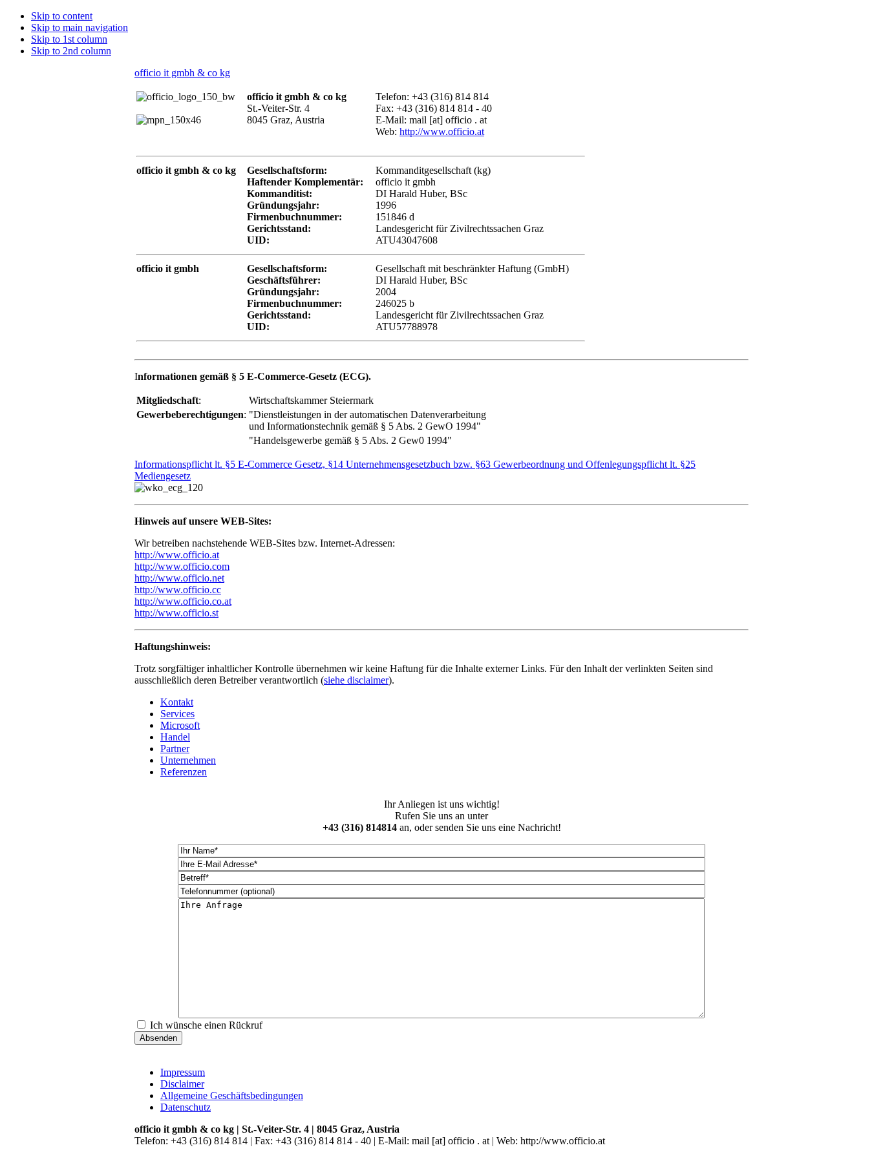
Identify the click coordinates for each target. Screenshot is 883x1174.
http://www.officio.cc (177, 589)
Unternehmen (188, 760)
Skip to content (61, 15)
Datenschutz (185, 1107)
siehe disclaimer (356, 680)
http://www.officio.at (441, 131)
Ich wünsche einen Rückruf (206, 1025)
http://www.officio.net (179, 577)
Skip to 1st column (69, 39)
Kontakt (176, 702)
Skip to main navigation (79, 27)
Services (177, 713)
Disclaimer (182, 1083)
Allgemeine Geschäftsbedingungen (231, 1095)
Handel (175, 736)
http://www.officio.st (176, 612)
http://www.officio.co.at (182, 601)
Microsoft (180, 725)
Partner (174, 748)
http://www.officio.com (181, 566)
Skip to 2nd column (71, 50)
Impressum (182, 1072)
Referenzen (183, 771)
